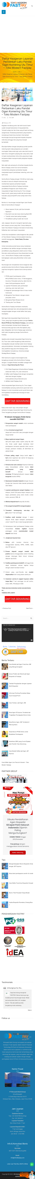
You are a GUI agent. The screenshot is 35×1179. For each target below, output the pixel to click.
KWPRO (17, 1176)
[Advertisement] (17, 34)
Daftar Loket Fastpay (12, 374)
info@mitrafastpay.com (17, 1158)
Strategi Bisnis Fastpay (8, 353)
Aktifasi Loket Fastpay (12, 381)
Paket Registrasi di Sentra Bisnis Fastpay (20, 369)
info (4, 117)
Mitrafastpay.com (19, 1174)
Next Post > (29, 608)
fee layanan (23, 327)
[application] (17, 633)
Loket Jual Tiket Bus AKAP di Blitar (17, 1164)
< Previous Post (6, 608)
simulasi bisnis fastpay (20, 325)
